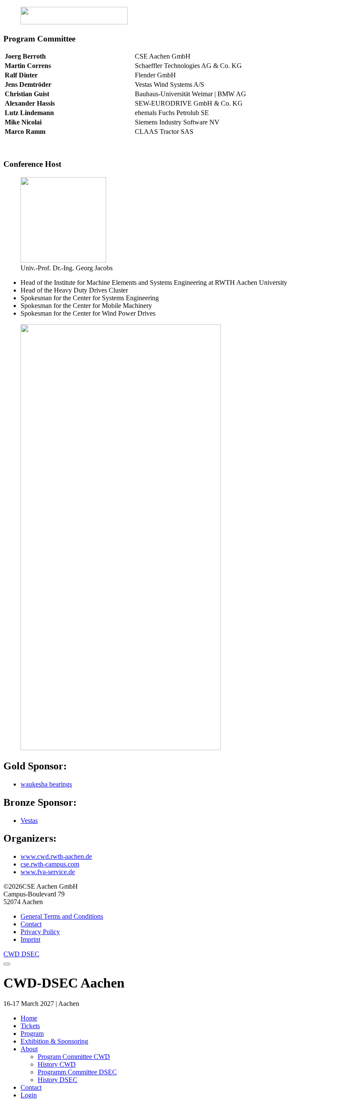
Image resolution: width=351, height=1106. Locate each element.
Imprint (30, 939)
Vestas (29, 820)
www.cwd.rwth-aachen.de (56, 856)
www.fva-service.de (48, 871)
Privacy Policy (40, 931)
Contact (31, 924)
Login (29, 1095)
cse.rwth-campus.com (50, 864)
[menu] (6, 964)
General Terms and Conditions (62, 916)
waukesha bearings (46, 784)
